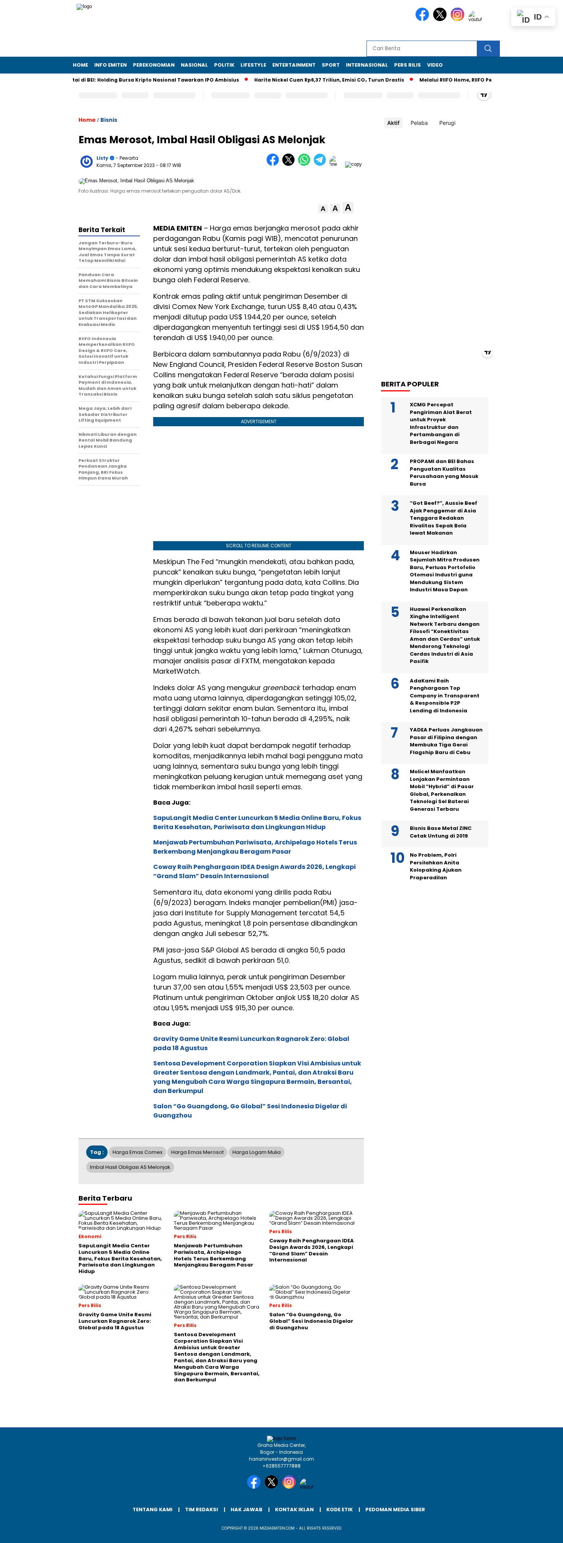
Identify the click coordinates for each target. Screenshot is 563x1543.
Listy (102, 158)
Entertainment (294, 65)
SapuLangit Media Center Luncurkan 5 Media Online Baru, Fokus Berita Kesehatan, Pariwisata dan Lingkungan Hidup (257, 822)
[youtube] (476, 19)
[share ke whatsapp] (306, 164)
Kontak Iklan (294, 1509)
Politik (224, 65)
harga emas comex (137, 1152)
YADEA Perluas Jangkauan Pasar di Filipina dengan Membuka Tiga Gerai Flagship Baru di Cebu (446, 741)
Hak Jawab (246, 1509)
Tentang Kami (152, 1509)
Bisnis (108, 120)
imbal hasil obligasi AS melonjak (130, 1167)
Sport (331, 65)
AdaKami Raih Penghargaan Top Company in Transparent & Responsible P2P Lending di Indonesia (445, 695)
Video (435, 65)
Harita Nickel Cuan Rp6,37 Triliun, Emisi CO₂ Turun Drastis (309, 80)
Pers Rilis (407, 65)
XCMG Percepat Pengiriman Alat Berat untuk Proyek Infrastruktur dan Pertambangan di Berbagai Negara (441, 423)
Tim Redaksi (201, 1509)
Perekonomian (154, 65)
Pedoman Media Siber (395, 1509)
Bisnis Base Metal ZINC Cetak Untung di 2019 (440, 832)
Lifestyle (253, 65)
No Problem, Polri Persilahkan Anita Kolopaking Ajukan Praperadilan (436, 866)
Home (80, 65)
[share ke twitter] (290, 164)
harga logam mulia (256, 1152)
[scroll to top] (540, 1531)
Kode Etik (339, 1509)
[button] (323, 209)
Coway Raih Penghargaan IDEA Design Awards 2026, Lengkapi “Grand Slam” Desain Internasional (254, 871)
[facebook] (424, 19)
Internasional (367, 65)
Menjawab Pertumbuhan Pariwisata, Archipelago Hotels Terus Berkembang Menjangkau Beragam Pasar (255, 847)
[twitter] (441, 19)
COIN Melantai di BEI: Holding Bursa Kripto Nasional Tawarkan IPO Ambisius (120, 80)
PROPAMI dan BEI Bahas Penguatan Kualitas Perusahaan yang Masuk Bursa (444, 473)
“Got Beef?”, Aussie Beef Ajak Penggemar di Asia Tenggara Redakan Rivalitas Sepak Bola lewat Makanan (443, 518)
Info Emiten (110, 65)
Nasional (194, 65)
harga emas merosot (197, 1152)
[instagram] (459, 19)
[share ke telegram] (321, 164)
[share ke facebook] (274, 164)
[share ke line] (337, 164)
